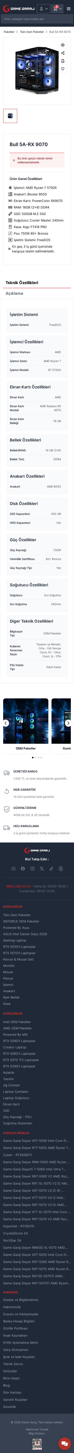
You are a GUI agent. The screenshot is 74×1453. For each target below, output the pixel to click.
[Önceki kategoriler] (5, 723)
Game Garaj (29, 1422)
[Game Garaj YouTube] (13, 869)
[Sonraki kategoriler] (68, 723)
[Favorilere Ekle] (63, 69)
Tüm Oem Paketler (32, 31)
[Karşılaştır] (63, 45)
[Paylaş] (63, 53)
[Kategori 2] (35, 757)
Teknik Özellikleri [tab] (22, 282)
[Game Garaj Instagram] (32, 869)
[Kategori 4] (41, 757)
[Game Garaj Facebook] (23, 869)
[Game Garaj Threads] (61, 869)
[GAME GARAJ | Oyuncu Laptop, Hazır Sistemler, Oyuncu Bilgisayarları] (18, 8)
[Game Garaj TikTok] (51, 869)
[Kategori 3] (38, 757)
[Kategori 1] (33, 757)
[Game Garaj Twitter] (42, 869)
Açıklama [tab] (14, 293)
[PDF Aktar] (63, 61)
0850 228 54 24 (18, 886)
